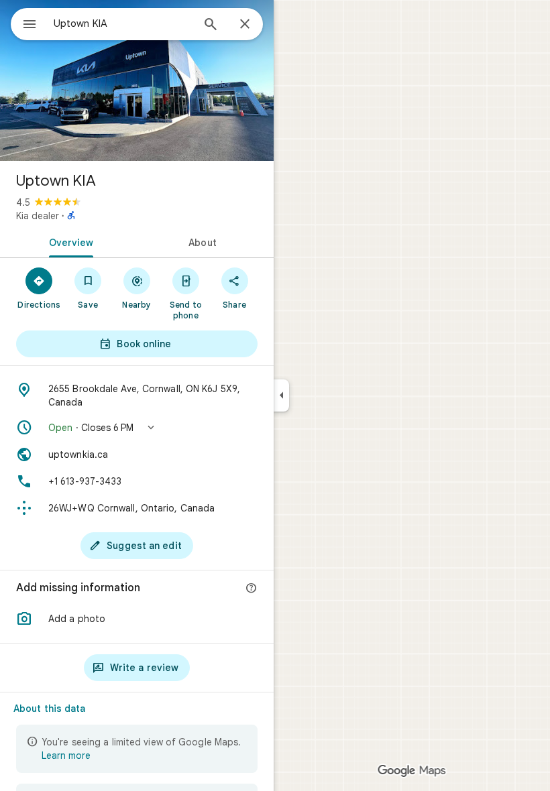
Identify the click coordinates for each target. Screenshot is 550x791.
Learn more (66, 755)
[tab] (68, 241)
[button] (137, 427)
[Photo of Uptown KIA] (137, 80)
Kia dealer (37, 216)
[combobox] (123, 23)
